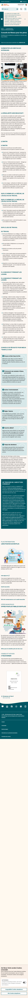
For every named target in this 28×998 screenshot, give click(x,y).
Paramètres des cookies (6, 736)
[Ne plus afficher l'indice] (25, 19)
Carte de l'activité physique (14, 488)
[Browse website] (25, 9)
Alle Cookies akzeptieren (14, 993)
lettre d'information (7, 520)
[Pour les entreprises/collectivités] (21, 9)
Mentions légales (5, 729)
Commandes (4, 725)
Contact (3, 721)
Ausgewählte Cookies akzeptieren (14, 989)
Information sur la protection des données (9, 732)
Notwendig (5, 980)
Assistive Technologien (5, 1)
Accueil (2, 28)
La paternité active (9, 28)
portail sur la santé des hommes (13, 517)
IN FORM (11, 502)
